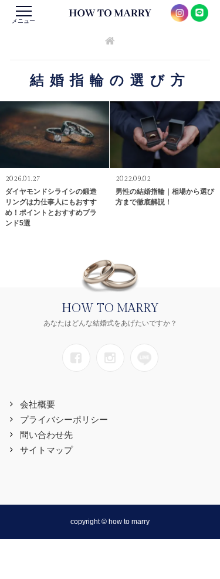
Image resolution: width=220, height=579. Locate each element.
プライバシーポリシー (64, 419)
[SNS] (76, 358)
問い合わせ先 (46, 435)
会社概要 (37, 404)
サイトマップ (46, 450)
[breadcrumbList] (110, 41)
